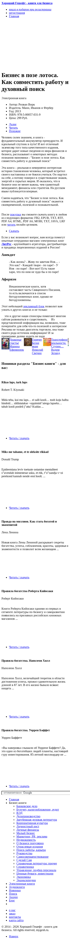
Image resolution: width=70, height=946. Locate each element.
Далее (12, 124)
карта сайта (16, 920)
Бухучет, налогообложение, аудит (37, 809)
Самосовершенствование (32, 856)
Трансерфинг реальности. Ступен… (59, 343)
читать (11, 224)
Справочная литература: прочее (36, 863)
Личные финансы (27, 829)
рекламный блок (33, 306)
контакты (15, 917)
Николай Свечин (37, 351)
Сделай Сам (24, 860)
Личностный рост (27, 826)
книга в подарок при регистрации (30, 9)
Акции (13, 897)
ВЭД (19, 812)
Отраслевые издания (29, 846)
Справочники (25, 866)
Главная (14, 799)
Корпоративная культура (32, 823)
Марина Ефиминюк (17, 348)
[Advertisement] (24, 44)
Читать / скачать (19, 438)
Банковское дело (26, 806)
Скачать (14, 231)
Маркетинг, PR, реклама (31, 836)
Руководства (24, 853)
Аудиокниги (17, 887)
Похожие (15, 131)
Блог (12, 900)
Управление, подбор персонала (36, 870)
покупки (15, 214)
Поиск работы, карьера (31, 850)
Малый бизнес (25, 833)
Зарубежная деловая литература (36, 819)
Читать (13, 127)
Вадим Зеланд (55, 351)
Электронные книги (22, 883)
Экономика (23, 876)
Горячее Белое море (37, 343)
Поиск (13, 893)
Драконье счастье (15, 341)
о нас (12, 910)
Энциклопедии (26, 880)
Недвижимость (26, 839)
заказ (12, 913)
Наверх (13, 936)
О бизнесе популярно (30, 843)
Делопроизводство (28, 816)
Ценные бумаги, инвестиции (34, 873)
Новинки (15, 890)
